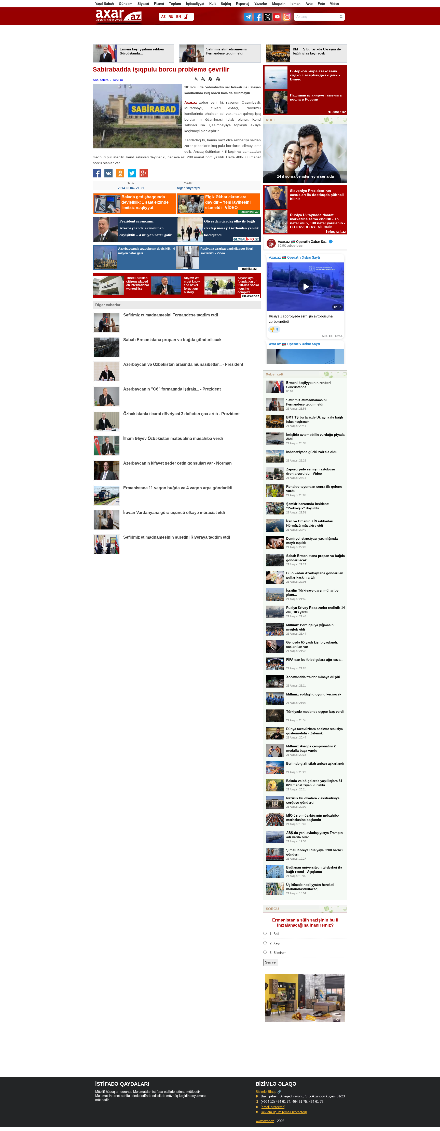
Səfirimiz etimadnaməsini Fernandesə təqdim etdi (170, 315)
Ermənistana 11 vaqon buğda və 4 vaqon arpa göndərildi (177, 488)
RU (171, 17)
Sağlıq (226, 4)
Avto (309, 4)
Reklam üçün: (284, 1112)
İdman (295, 4)
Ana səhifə (100, 80)
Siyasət (143, 4)
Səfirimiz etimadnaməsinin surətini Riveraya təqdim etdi (176, 537)
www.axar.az (265, 1121)
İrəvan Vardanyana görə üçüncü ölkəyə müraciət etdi (174, 512)
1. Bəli (274, 934)
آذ (185, 17)
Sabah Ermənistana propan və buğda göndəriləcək (172, 340)
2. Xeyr (275, 943)
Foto (321, 4)
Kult (212, 4)
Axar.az (190, 102)
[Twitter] (268, 20)
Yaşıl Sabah (104, 4)
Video (334, 4)
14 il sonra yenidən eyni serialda (305, 176)
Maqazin (278, 4)
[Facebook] (258, 20)
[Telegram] (248, 20)
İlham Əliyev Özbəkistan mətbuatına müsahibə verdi (173, 438)
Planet (159, 4)
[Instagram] (286, 20)
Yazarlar (260, 4)
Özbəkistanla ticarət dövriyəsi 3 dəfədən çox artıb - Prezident (181, 414)
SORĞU (272, 909)
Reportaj (242, 4)
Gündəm (125, 4)
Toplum (175, 4)
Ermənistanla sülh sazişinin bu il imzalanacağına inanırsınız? (305, 923)
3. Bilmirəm (278, 953)
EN (178, 17)
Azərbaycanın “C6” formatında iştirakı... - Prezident (172, 389)
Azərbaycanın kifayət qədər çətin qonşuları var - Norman (177, 463)
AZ (163, 17)
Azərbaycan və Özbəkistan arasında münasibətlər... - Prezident (183, 364)
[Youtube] (277, 20)
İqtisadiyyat (195, 4)
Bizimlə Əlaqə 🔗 (268, 1092)
